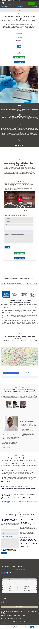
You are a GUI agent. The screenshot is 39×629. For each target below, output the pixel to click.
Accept (32, 627)
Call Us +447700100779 (19, 62)
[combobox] (7, 228)
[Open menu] (37, 3)
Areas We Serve (4, 602)
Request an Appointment (19, 57)
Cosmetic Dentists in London (8, 10)
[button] (4, 6)
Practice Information (4, 604)
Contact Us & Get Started (19, 253)
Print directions (11, 372)
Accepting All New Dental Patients (32, 4)
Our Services (3, 598)
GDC (27, 26)
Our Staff (2, 601)
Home (2, 10)
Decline (36, 627)
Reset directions (28, 372)
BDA (21, 27)
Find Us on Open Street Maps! (19, 569)
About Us (2, 599)
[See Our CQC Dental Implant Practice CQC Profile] (19, 39)
